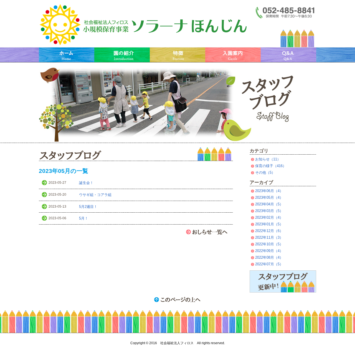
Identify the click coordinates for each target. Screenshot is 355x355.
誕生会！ (86, 183)
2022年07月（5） (269, 264)
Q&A (288, 54)
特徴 (177, 54)
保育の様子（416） (270, 166)
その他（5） (265, 172)
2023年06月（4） (269, 191)
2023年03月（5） (269, 211)
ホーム (66, 54)
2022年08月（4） (269, 257)
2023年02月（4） (269, 217)
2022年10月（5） (269, 244)
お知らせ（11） (268, 159)
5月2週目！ (88, 207)
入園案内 (233, 54)
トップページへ (144, 25)
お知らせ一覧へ (209, 232)
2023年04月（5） (269, 204)
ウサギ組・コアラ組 (95, 195)
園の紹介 (122, 54)
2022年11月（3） (269, 237)
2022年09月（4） (269, 251)
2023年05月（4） (269, 197)
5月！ (83, 218)
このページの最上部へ (177, 299)
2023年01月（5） (269, 224)
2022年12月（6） (269, 231)
